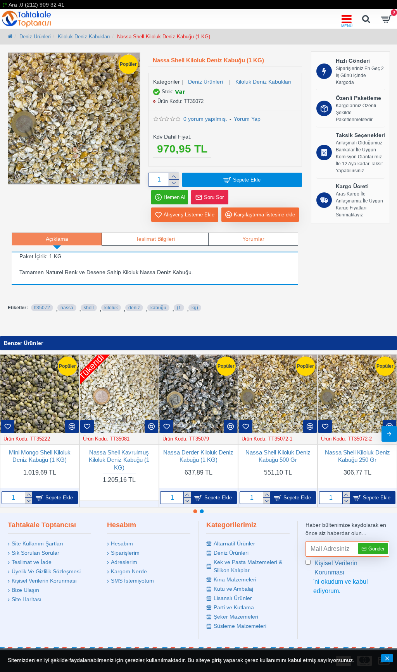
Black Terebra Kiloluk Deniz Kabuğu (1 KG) (357, 456)
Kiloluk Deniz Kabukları (84, 36)
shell (89, 307)
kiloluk (111, 307)
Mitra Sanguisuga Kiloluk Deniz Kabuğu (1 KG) (40, 456)
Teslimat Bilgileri (155, 239)
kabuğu (158, 307)
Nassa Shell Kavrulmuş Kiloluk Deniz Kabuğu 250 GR (198, 460)
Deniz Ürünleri (35, 36)
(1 (179, 307)
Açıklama (57, 239)
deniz (134, 307)
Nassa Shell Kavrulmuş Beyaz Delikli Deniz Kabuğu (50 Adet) (278, 460)
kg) (195, 307)
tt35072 (42, 307)
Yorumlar (253, 239)
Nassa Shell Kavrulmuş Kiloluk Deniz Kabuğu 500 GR (119, 460)
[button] (8, 434)
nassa (66, 307)
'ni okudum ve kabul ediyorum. (340, 577)
